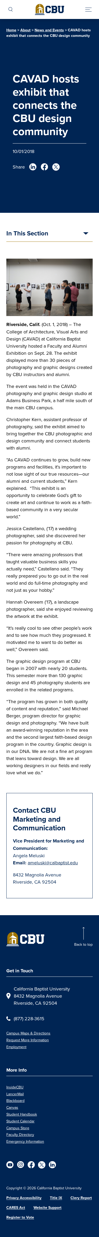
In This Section (27, 234)
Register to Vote (20, 1217)
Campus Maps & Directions (28, 1033)
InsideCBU (14, 1087)
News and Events (49, 30)
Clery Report (81, 1197)
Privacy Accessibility (23, 1197)
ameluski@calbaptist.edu (53, 862)
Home (11, 30)
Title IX (56, 1197)
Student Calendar (20, 1121)
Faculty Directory (20, 1134)
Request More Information (27, 1040)
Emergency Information (25, 1141)
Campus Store (17, 1128)
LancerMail (15, 1094)
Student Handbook (21, 1114)
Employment (16, 1046)
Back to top (83, 944)
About (25, 30)
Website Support (48, 1207)
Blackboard (15, 1100)
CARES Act (15, 1207)
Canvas (12, 1107)
